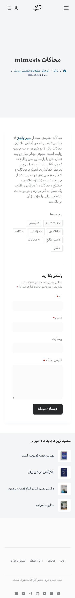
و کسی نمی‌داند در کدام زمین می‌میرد (31, 488)
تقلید (19, 231)
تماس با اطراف (17, 561)
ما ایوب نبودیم (45, 505)
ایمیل (58, 317)
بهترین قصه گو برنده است (38, 456)
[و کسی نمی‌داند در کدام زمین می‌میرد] (64, 489)
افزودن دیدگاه (53, 360)
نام (60, 296)
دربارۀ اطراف (36, 561)
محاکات (34, 240)
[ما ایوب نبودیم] (64, 505)
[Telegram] (30, 593)
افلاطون (54, 231)
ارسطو (34, 223)
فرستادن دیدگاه (48, 409)
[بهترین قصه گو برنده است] (64, 456)
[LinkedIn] (37, 593)
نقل (57, 248)
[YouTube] (44, 593)
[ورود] (16, 8)
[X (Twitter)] (58, 593)
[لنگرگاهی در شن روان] (64, 472)
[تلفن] (16, 593)
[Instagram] (51, 593)
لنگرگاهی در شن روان (41, 472)
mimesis (53, 223)
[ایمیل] (23, 593)
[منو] (66, 8)
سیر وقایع (53, 240)
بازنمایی (36, 231)
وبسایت (57, 339)
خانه (62, 561)
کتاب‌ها (51, 561)
